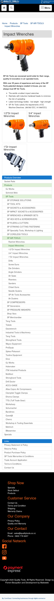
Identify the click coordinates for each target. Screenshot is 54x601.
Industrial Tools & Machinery (18, 332)
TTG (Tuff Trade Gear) (15, 400)
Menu (47, 8)
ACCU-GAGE (11, 385)
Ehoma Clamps (12, 396)
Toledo (9, 324)
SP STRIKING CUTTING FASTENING (23, 226)
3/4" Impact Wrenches (35, 114)
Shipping (11, 508)
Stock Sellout (13, 490)
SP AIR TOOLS (13, 238)
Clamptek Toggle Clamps (17, 392)
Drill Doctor (10, 381)
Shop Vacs (11, 313)
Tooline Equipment (14, 355)
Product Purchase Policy (15, 452)
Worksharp (10, 404)
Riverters (12, 279)
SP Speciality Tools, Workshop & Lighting (25, 230)
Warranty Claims (15, 511)
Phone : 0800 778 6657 (18, 536)
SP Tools (9, 196)
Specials (8, 434)
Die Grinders (14, 268)
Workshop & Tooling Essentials (19, 423)
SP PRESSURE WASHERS (18, 309)
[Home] (4, 8)
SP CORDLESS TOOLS (17, 234)
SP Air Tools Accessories (19, 294)
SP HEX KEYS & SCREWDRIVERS (22, 219)
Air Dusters (13, 298)
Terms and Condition (17, 505)
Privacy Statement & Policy (16, 444)
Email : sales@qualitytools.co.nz (22, 533)
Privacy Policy (14, 520)
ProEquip (10, 347)
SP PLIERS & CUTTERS (17, 222)
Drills (10, 260)
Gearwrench (11, 328)
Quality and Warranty (17, 523)
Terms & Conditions (12, 463)
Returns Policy (10, 448)
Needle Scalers (15, 290)
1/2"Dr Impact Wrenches (11, 114)
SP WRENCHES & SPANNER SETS (22, 215)
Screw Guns (13, 264)
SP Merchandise (14, 317)
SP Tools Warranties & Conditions (19, 456)
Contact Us (9, 467)
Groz (8, 358)
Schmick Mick (12, 192)
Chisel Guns (13, 287)
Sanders (12, 283)
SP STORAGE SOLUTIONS (19, 200)
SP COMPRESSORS (16, 302)
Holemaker (10, 366)
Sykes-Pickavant (13, 351)
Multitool (9, 374)
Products (8, 185)
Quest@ (9, 415)
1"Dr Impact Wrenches (10, 148)
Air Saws (12, 275)
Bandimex (10, 411)
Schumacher (11, 408)
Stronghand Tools (13, 377)
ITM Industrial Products (16, 370)
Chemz (9, 419)
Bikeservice (11, 430)
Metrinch (9, 426)
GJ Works (10, 188)
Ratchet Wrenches (16, 241)
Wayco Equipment (13, 343)
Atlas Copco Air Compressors (18, 389)
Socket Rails (9, 181)
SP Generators (13, 306)
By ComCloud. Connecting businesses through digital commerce (23, 598)
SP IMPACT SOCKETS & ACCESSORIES (25, 211)
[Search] (11, 8)
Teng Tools (10, 321)
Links (6, 441)
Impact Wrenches (16, 245)
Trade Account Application (15, 460)
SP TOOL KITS (13, 204)
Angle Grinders (15, 272)
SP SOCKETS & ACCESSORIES (21, 207)
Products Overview (12, 177)
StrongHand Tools (13, 340)
